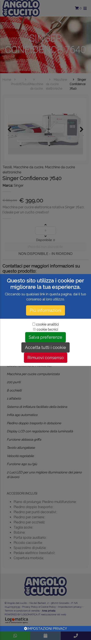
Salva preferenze (45, 337)
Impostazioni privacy (47, 629)
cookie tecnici (47, 329)
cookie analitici (47, 324)
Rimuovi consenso (46, 357)
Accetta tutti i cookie (45, 347)
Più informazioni (45, 310)
